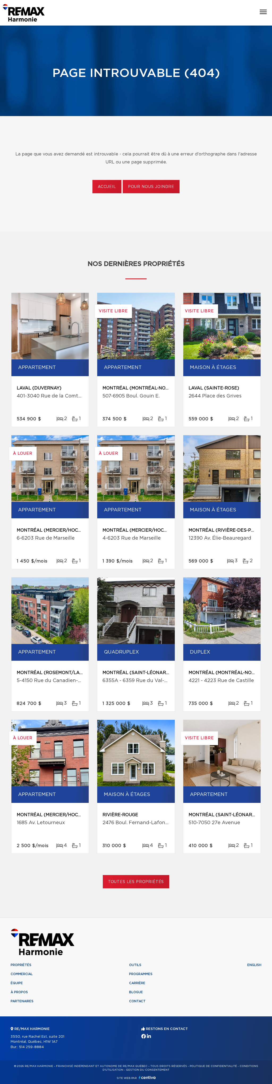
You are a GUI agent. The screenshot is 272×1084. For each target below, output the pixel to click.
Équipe (17, 983)
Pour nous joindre (151, 187)
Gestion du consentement (147, 1070)
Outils (135, 965)
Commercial (22, 974)
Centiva (147, 1077)
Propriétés (21, 965)
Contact (137, 1001)
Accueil (107, 187)
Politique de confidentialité (213, 1066)
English (254, 965)
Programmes (140, 974)
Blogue (136, 992)
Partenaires (22, 1001)
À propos (19, 992)
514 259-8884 (31, 1047)
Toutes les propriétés (136, 882)
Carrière (137, 983)
